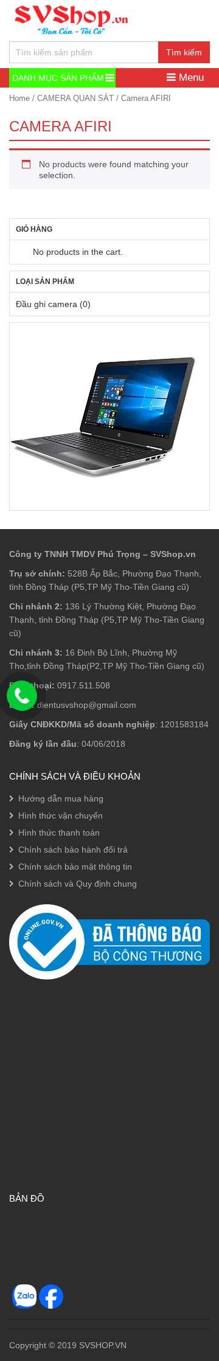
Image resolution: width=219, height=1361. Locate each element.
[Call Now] (22, 695)
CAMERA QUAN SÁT (75, 98)
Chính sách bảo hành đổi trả (73, 849)
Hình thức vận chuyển (60, 815)
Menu (190, 77)
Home (19, 98)
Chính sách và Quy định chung (77, 883)
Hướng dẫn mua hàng (60, 798)
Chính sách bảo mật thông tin (75, 866)
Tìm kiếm (184, 52)
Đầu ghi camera (46, 304)
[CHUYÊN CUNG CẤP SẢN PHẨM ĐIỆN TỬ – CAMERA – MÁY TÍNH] (71, 19)
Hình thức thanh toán (59, 832)
